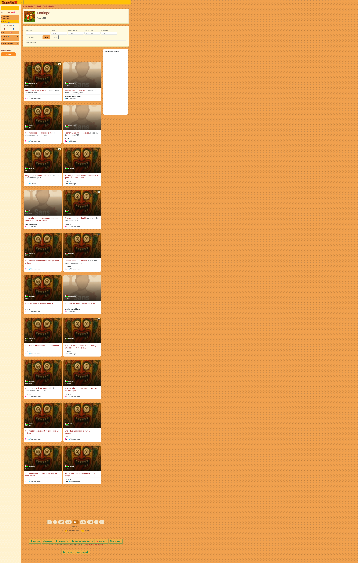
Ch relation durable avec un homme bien (42, 346)
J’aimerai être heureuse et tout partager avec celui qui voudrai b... (81, 347)
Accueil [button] (36, 541)
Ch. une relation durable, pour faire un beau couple (41, 474)
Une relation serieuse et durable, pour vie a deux (42, 432)
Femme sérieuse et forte (35, 90)
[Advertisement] (62, 55)
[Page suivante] (96, 522)
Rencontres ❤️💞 (8, 12)
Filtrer (46, 37)
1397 (61, 522)
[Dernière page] (101, 522)
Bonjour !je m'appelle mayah (37, 175)
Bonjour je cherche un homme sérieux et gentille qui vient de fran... (81, 176)
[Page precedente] (55, 522)
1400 (83, 522)
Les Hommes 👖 (10, 29)
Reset (54, 37)
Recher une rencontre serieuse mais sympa (80, 474)
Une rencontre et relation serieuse (39, 133)
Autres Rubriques (8, 43)
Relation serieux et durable (76, 218)
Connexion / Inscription (6, 17)
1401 (90, 522)
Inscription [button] (63, 541)
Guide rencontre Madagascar (93, 544)
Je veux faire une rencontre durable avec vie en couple (82, 389)
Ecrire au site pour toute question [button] (75, 552)
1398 (68, 522)
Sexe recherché (72, 30)
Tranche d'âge (88, 30)
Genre (53, 30)
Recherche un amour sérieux (77, 133)
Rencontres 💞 (7, 32)
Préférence (104, 30)
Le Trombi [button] (116, 541)
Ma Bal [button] (49, 541)
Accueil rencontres (28, 6)
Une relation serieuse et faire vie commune (78, 432)
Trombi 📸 (6, 36)
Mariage (39, 6)
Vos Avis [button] (102, 541)
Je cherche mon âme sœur (76, 90)
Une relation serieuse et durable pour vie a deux (42, 262)
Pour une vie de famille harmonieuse (80, 303)
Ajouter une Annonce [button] (83, 541)
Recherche (29, 30)
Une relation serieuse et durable (38, 388)
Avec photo (31, 37)
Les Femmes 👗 (10, 25)
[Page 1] (49, 522)
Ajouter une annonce (10, 8)
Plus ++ (5, 40)
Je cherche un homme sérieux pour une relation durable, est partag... (41, 219)
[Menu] (21, 2)
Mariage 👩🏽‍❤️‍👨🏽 (6, 22)
